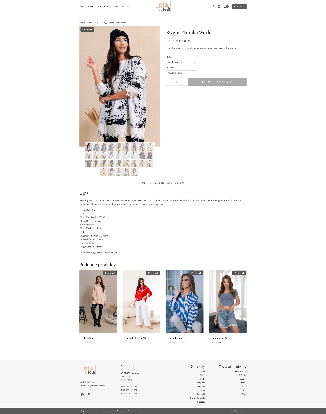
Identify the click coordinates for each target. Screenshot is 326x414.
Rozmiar (170, 67)
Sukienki (243, 382)
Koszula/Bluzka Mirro (137, 337)
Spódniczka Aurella (222, 337)
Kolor (169, 57)
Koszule (201, 386)
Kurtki (202, 390)
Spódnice (243, 375)
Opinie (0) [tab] (179, 183)
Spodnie (243, 379)
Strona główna (87, 6)
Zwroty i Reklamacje (117, 411)
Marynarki (200, 394)
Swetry (244, 386)
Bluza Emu (88, 337)
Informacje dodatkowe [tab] (161, 183)
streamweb (242, 411)
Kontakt (239, 6)
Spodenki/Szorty (240, 371)
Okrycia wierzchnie (197, 398)
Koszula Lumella (178, 337)
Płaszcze (201, 401)
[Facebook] (213, 6)
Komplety (201, 382)
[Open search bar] (208, 6)
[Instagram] (218, 6)
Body (202, 379)
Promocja (126, 6)
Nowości (115, 6)
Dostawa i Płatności (135, 411)
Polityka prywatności (99, 411)
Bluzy (202, 375)
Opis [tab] (144, 183)
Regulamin (84, 411)
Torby (244, 390)
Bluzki (202, 371)
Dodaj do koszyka (217, 82)
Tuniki (244, 394)
